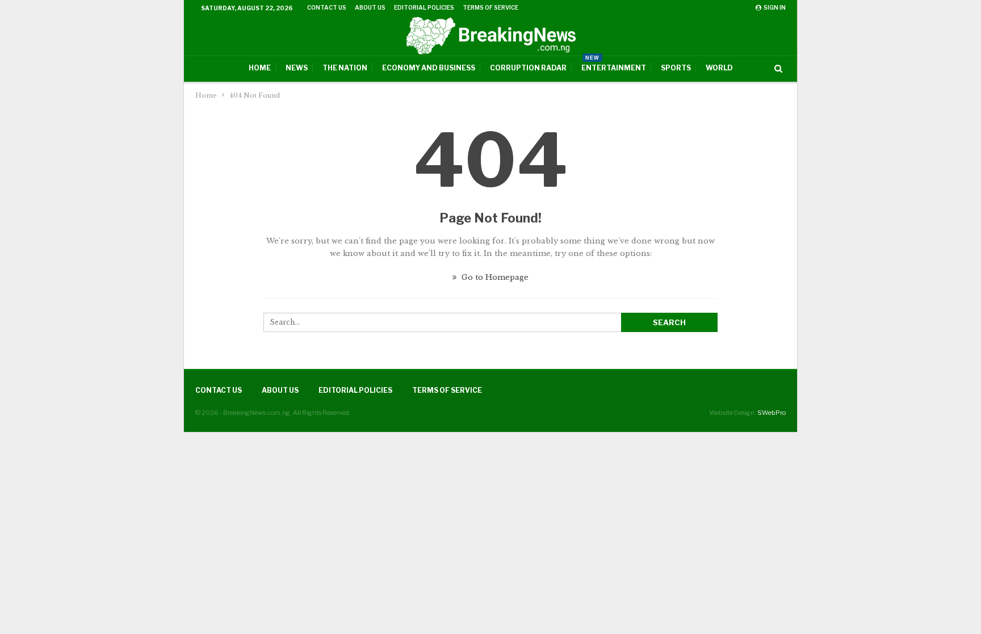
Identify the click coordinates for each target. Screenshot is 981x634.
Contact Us (326, 7)
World (719, 68)
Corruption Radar (528, 68)
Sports (676, 68)
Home (260, 68)
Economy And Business (428, 68)
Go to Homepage (494, 277)
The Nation (344, 68)
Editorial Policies (424, 7)
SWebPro (771, 413)
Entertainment (613, 64)
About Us (370, 7)
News (297, 68)
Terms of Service (490, 7)
